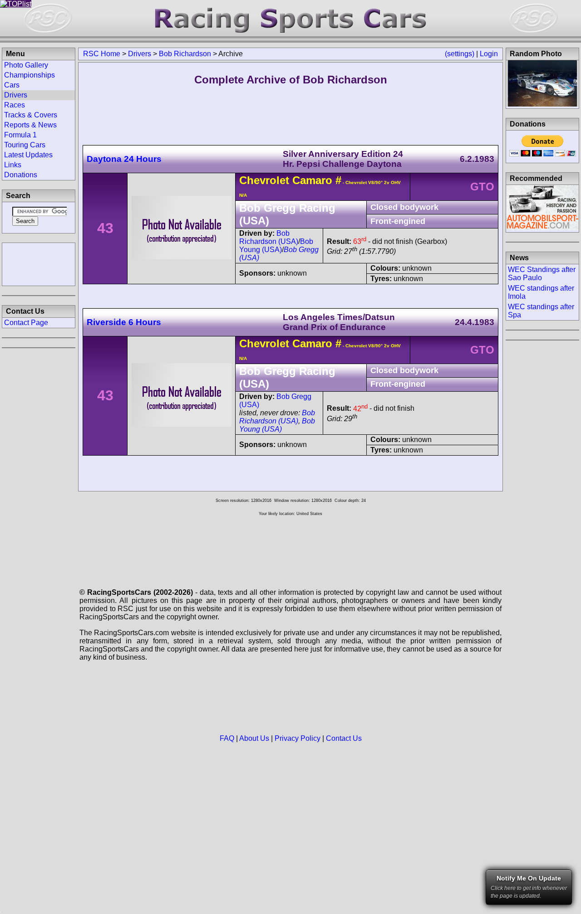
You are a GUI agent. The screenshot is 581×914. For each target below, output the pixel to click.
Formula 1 (20, 135)
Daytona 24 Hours (124, 159)
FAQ (227, 738)
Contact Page (26, 322)
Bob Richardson (185, 54)
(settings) (459, 54)
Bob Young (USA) (276, 245)
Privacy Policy (297, 738)
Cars (12, 85)
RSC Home (101, 54)
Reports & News (30, 125)
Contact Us (344, 738)
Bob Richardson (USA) (268, 237)
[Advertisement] (38, 263)
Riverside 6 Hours (124, 322)
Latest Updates (28, 155)
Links (12, 165)
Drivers (139, 54)
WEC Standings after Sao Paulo (542, 274)
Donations (20, 175)
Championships (29, 75)
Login (489, 54)
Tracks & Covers (30, 115)
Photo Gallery (26, 65)
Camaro (312, 180)
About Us (254, 738)
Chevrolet (264, 180)
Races (14, 105)
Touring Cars (24, 145)
